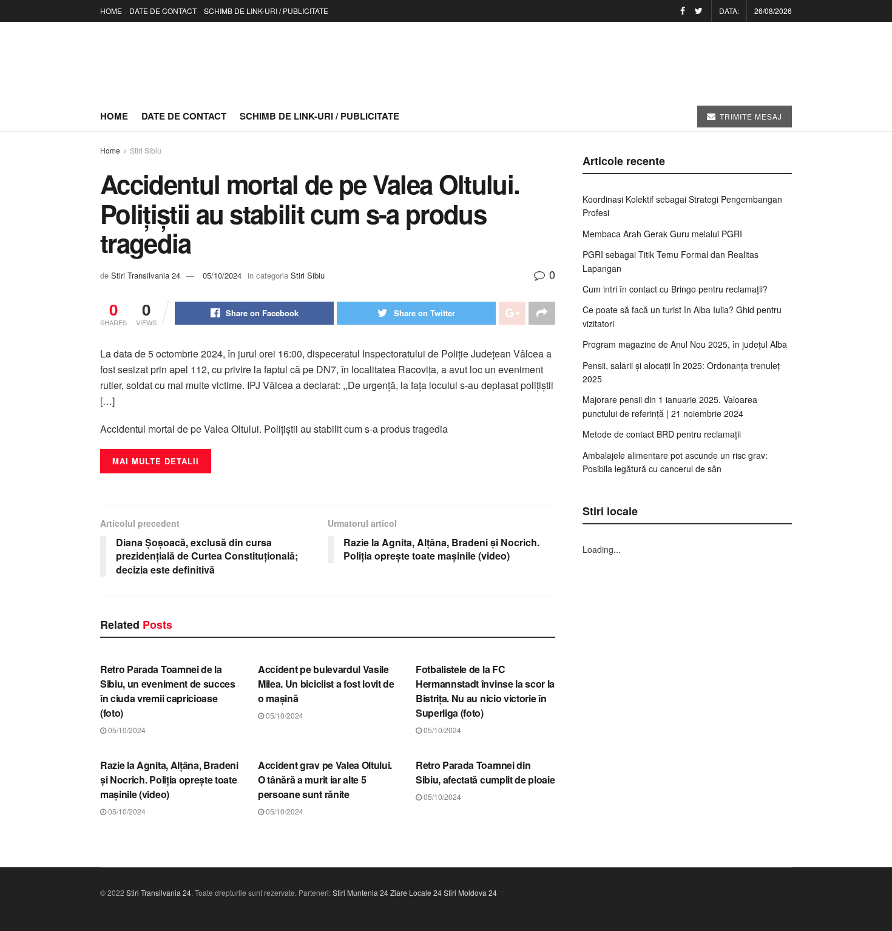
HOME (111, 10)
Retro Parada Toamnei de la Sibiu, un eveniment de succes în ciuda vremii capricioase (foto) (167, 691)
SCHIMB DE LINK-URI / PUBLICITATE (266, 10)
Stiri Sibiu (145, 150)
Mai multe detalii (155, 461)
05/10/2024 (222, 275)
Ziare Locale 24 (416, 892)
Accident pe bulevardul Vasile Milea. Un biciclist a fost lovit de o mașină (326, 683)
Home (110, 150)
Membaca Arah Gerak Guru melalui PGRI (662, 234)
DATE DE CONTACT (163, 10)
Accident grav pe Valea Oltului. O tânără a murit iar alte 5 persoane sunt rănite (325, 779)
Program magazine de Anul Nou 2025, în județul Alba (685, 344)
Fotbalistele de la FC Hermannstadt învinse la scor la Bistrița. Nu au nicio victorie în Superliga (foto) (485, 691)
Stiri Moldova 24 (470, 892)
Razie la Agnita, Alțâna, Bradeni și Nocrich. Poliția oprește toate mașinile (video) (169, 779)
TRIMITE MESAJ (749, 116)
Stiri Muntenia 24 (360, 892)
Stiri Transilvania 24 (145, 275)
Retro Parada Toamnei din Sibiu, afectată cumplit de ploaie (485, 772)
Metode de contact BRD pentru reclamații (662, 434)
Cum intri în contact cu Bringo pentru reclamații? (675, 289)
